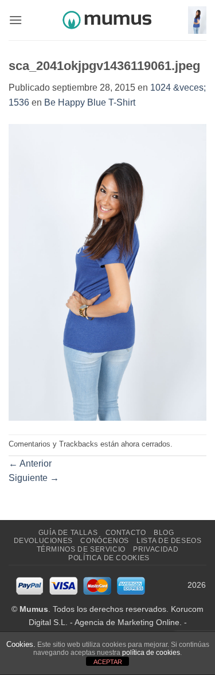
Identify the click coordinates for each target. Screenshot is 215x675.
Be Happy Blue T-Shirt (89, 102)
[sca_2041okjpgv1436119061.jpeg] (107, 271)
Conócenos (104, 541)
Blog (164, 533)
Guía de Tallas (68, 533)
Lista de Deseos (168, 541)
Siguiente (34, 478)
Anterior (30, 463)
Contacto (125, 533)
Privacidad (155, 549)
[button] (15, 20)
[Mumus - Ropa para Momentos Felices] (108, 20)
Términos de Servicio (81, 549)
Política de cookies (109, 558)
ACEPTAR (107, 661)
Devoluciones (43, 541)
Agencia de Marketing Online (127, 622)
